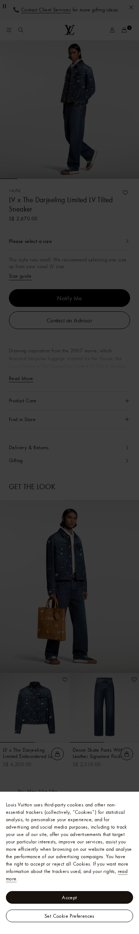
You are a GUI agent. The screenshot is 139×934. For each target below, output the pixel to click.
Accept (69, 897)
